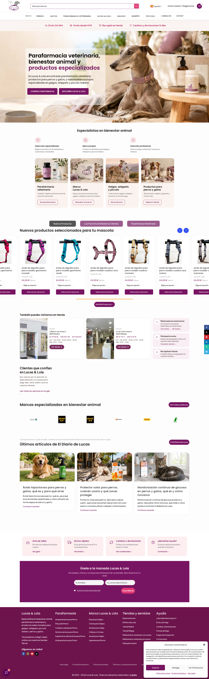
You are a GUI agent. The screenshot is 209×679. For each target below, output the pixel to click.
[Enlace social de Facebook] (23, 654)
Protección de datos (178, 673)
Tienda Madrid (128, 627)
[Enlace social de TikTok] (36, 654)
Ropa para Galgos (96, 619)
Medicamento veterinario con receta (137, 635)
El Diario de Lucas (129, 622)
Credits (133, 675)
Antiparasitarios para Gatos (66, 640)
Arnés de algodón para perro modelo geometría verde (68, 271)
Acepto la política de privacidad (88, 590)
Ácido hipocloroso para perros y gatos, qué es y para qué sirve (44, 489)
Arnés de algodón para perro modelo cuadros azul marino (172, 271)
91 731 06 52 (53, 337)
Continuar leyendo (31, 506)
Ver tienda (55, 347)
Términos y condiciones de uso (125, 664)
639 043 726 (65, 337)
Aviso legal (191, 673)
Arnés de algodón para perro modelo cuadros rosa (104, 269)
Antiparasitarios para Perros (66, 619)
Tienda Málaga (128, 631)
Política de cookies (100, 664)
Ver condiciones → (124, 551)
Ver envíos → (80, 551)
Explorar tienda (152, 202)
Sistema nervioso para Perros (66, 632)
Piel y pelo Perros (62, 623)
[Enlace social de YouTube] (32, 654)
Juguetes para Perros (97, 640)
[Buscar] (136, 6)
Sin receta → (177, 329)
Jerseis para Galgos (96, 636)
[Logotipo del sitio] (14, 6)
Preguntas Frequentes (165, 635)
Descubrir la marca (83, 202)
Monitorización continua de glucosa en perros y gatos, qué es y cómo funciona (162, 491)
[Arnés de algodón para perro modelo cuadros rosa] (104, 251)
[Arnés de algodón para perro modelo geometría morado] (36, 251)
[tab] (62, 224)
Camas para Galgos (97, 623)
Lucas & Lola (27, 276)
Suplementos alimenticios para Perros (70, 636)
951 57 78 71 (120, 337)
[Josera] (147, 419)
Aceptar (155, 667)
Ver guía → (37, 551)
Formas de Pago (162, 631)
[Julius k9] (62, 419)
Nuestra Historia (129, 618)
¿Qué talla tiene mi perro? (166, 618)
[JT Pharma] (119, 419)
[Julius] (90, 419)
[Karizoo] (33, 419)
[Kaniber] (175, 419)
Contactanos (161, 639)
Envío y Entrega (162, 622)
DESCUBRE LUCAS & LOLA (73, 91)
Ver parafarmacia (48, 202)
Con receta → (166, 329)
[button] (204, 644)
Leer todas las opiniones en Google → (35, 392)
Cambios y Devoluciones (166, 627)
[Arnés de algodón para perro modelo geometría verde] (70, 251)
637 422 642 (76, 337)
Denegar (175, 667)
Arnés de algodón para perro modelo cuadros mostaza (136, 271)
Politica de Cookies (163, 673)
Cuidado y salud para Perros (66, 628)
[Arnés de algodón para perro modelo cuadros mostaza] (139, 251)
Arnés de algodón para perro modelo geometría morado (34, 271)
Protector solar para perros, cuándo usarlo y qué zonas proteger (99, 491)
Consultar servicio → (168, 344)
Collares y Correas (96, 632)
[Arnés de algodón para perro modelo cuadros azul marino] (173, 251)
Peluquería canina (130, 643)
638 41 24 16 (131, 337)
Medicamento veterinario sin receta (136, 639)
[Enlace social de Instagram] (28, 654)
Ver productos (117, 202)
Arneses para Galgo (96, 628)
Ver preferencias (196, 667)
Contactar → (163, 551)
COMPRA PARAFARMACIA (42, 91)
